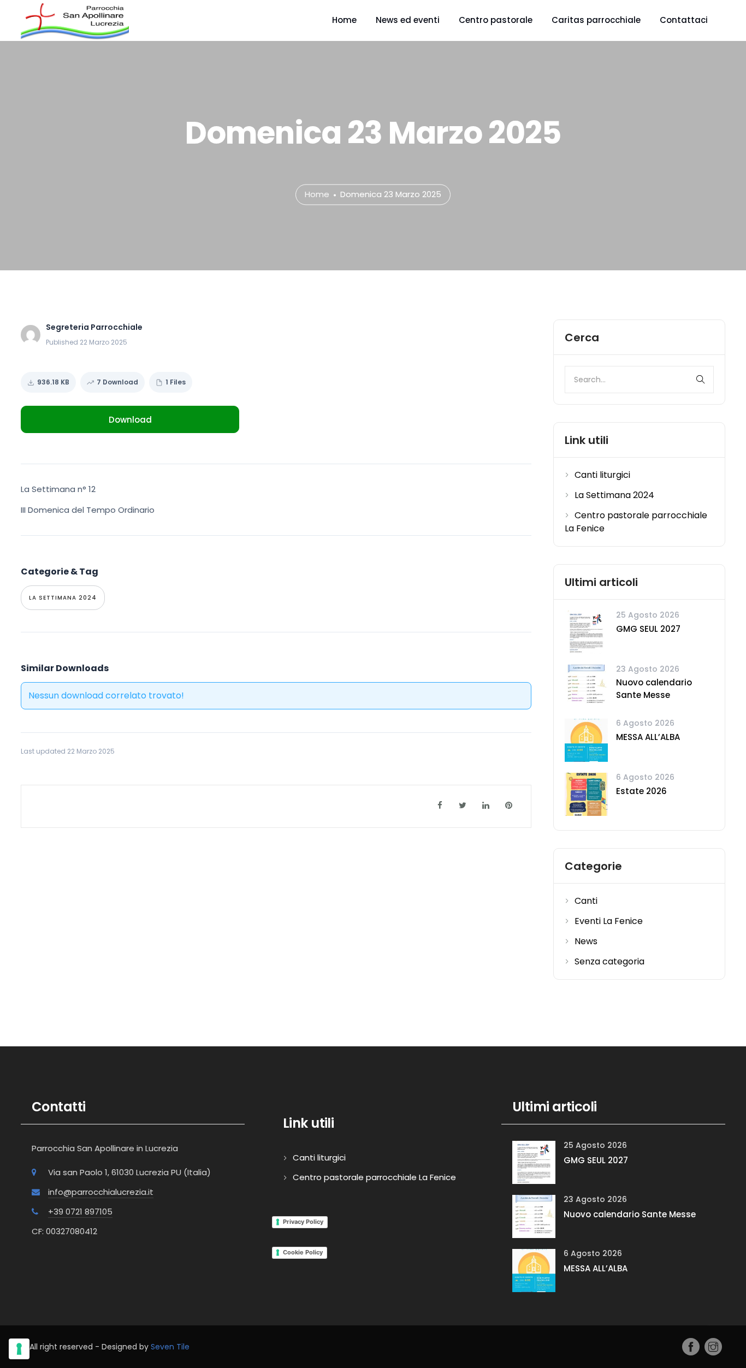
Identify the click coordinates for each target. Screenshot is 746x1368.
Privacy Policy (303, 1221)
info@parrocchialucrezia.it (100, 1192)
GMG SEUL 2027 (648, 629)
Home (344, 20)
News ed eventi (408, 20)
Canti (586, 901)
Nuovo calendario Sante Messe (654, 689)
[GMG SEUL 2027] (586, 631)
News (586, 941)
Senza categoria (609, 961)
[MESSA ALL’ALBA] (586, 739)
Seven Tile (170, 1346)
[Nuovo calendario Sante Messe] (586, 685)
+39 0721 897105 (80, 1211)
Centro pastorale (495, 20)
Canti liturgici (602, 475)
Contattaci (684, 20)
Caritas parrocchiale (596, 20)
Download (130, 419)
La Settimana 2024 (63, 598)
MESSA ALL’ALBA (648, 737)
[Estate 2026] (586, 793)
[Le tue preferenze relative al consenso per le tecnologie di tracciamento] (19, 1349)
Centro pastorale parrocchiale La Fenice (374, 1177)
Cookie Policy (303, 1252)
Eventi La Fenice (609, 921)
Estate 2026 (641, 791)
